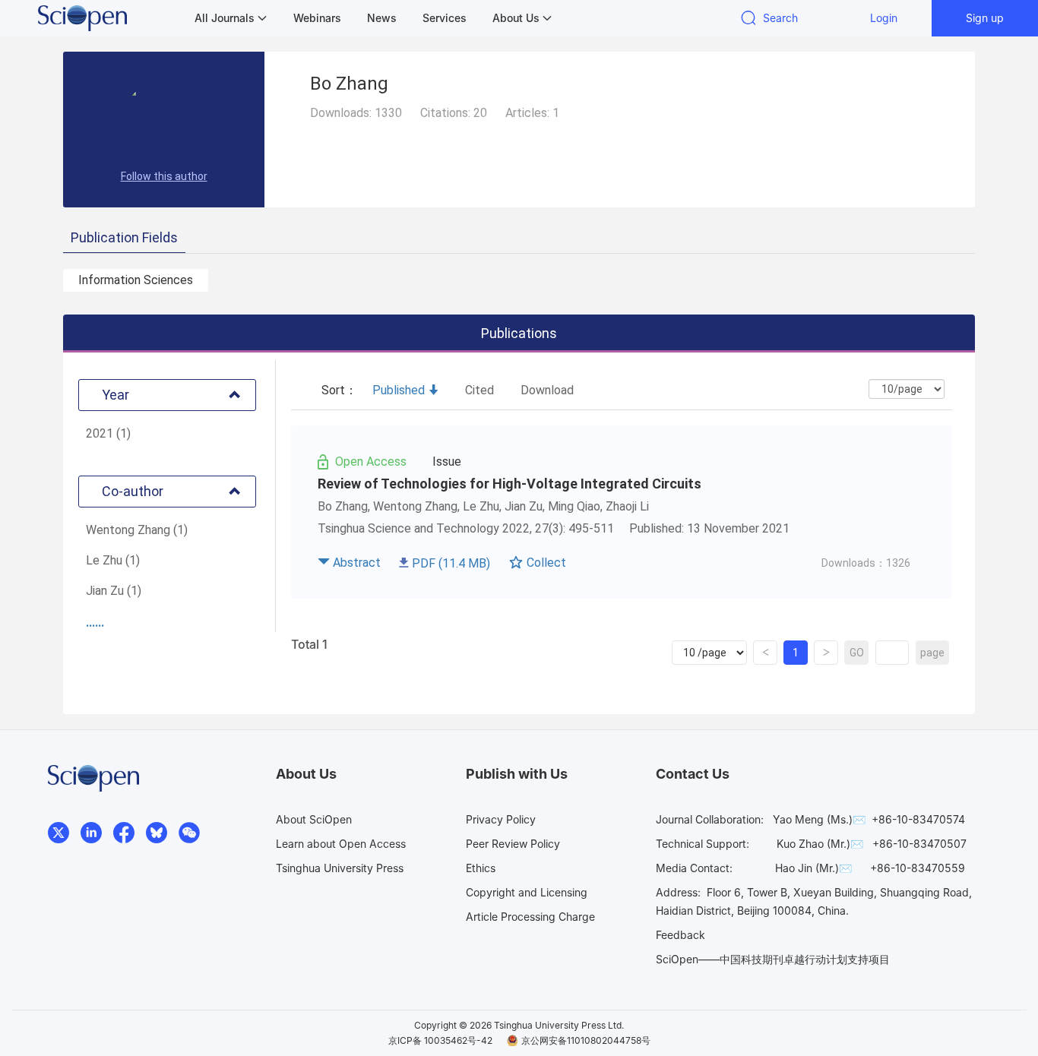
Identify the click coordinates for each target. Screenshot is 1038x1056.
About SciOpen (314, 819)
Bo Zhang (343, 506)
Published (398, 390)
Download (547, 390)
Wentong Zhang (415, 506)
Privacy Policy (501, 819)
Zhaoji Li (627, 506)
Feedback (680, 934)
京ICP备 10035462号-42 (440, 1040)
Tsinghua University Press (339, 868)
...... (95, 622)
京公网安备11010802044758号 (585, 1040)
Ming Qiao (574, 506)
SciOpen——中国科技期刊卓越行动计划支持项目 (773, 959)
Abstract (357, 562)
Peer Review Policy (513, 843)
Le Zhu (481, 506)
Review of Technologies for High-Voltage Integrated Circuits (509, 484)
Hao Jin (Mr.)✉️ (813, 868)
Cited (479, 390)
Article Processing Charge (530, 916)
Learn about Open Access (341, 843)
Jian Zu (524, 506)
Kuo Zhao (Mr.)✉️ (820, 843)
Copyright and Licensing (526, 892)
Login (883, 17)
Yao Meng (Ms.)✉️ (819, 819)
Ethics (480, 868)
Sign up (985, 17)
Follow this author (164, 176)
